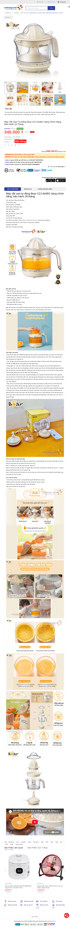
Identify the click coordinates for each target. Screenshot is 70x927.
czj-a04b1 (23, 842)
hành (7, 844)
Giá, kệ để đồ (43, 901)
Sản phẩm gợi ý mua (37, 847)
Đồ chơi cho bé (12, 901)
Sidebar (9, 17)
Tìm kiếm (16, 13)
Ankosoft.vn (53, 921)
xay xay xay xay (19, 844)
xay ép (29, 842)
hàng (47, 842)
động (42, 842)
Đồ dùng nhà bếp (28, 901)
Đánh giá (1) (28, 189)
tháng (11, 844)
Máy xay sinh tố (28, 905)
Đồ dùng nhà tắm (12, 905)
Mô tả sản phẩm (12, 189)
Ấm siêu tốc (59, 901)
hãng (56, 842)
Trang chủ (8, 13)
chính (52, 842)
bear (17, 842)
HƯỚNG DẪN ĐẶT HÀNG (45, 189)
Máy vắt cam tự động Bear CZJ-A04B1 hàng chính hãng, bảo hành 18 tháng (42, 13)
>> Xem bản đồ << (57, 166)
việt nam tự (36, 842)
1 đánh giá (12, 128)
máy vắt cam (11, 842)
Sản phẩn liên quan (13, 847)
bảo (61, 842)
